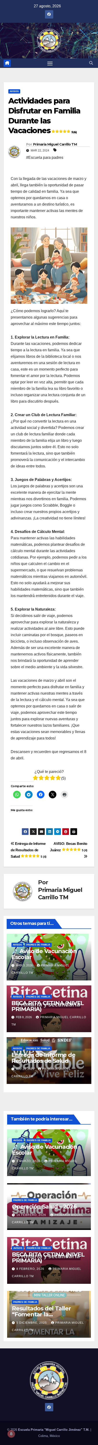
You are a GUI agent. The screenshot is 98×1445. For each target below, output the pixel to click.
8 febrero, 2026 (30, 1269)
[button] (91, 63)
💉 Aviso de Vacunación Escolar (44, 954)
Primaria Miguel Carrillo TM (55, 144)
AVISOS (14, 91)
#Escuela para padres (44, 157)
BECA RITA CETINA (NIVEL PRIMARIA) (47, 1006)
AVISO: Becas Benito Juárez (68, 847)
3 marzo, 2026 (28, 1161)
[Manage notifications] (11, 1434)
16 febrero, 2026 (31, 1215)
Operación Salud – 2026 (44, 1206)
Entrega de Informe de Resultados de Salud (28, 850)
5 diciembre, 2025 (32, 1322)
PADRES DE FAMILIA (38, 944)
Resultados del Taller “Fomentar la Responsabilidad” (41, 1314)
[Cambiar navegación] (50, 63)
